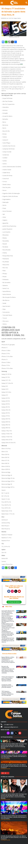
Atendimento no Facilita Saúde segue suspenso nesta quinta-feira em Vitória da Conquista (8, 634)
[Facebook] (8, 591)
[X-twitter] (15, 591)
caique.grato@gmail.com (11, 727)
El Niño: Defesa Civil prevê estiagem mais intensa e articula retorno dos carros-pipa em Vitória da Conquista (8, 627)
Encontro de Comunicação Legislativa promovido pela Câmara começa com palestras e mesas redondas (8, 670)
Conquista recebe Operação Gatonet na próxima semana (7, 686)
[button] (2, 2)
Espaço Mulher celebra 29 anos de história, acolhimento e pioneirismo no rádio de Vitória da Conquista (8, 659)
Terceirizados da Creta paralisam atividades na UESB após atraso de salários (8, 640)
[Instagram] (12, 591)
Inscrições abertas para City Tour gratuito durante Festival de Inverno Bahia (8, 612)
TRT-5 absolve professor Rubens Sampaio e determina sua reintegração (7, 693)
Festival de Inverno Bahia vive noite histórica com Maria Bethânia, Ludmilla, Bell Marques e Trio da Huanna (8, 619)
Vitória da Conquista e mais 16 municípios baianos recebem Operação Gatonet (8, 678)
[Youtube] (19, 591)
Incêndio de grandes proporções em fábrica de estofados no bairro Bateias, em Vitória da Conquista (14, 766)
